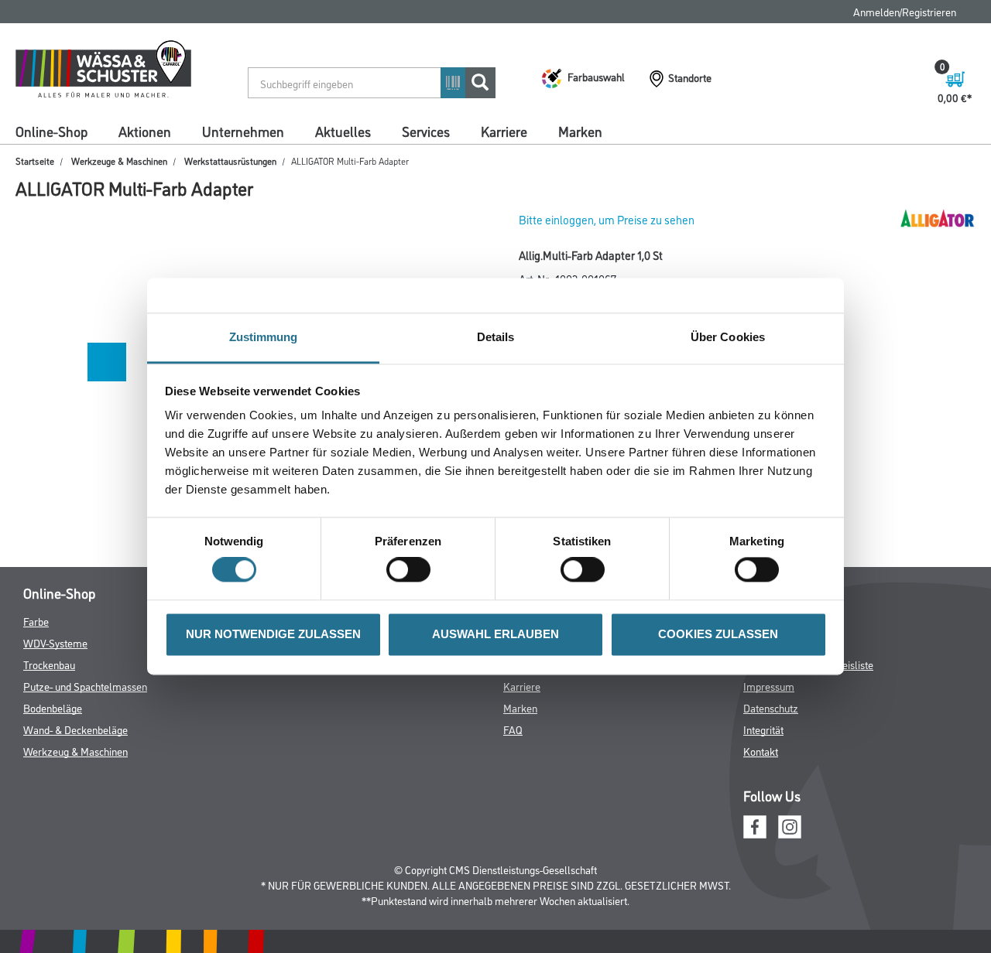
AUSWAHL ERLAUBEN (495, 633)
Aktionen (144, 130)
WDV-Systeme (55, 642)
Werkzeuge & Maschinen (119, 160)
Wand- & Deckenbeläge (75, 729)
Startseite (34, 160)
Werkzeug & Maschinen (75, 750)
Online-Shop (51, 130)
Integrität (763, 729)
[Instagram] (789, 825)
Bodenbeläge (52, 707)
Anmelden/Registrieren (904, 11)
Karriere (504, 130)
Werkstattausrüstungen (230, 160)
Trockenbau (49, 664)
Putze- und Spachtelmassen (85, 685)
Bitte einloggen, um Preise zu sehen (606, 219)
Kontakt (760, 750)
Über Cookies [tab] (728, 336)
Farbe (36, 620)
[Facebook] (754, 825)
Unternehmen (243, 130)
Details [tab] (496, 336)
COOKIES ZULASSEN (718, 633)
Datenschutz (770, 707)
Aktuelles (343, 130)
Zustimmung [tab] (263, 336)
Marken (580, 130)
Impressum (768, 685)
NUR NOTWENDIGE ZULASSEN (273, 633)
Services (426, 130)
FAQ (513, 729)
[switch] (412, 570)
